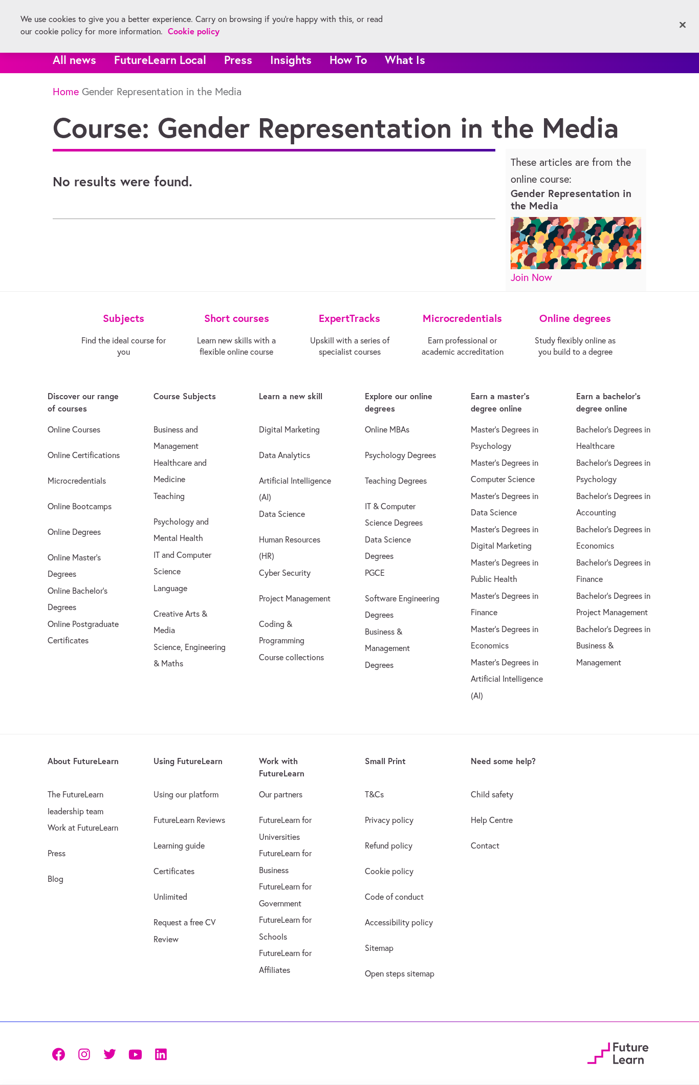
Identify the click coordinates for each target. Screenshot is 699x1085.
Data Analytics (284, 455)
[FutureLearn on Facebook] (61, 1053)
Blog (55, 879)
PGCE (375, 573)
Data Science (282, 514)
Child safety (492, 794)
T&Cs (374, 794)
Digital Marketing (289, 429)
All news (74, 59)
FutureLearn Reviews (189, 820)
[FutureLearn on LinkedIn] (160, 1053)
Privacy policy (389, 820)
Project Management (295, 598)
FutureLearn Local (160, 59)
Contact (485, 845)
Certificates (174, 871)
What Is (405, 59)
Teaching (169, 496)
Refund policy (388, 845)
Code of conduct (394, 897)
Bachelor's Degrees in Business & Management (613, 645)
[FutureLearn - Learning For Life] (617, 1052)
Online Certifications (84, 455)
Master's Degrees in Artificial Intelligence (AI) (507, 679)
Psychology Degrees (400, 455)
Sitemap (379, 948)
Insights (291, 59)
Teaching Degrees (396, 480)
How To (348, 59)
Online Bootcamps (80, 506)
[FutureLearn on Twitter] (109, 1053)
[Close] (682, 25)
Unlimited (170, 897)
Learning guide (179, 845)
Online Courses (74, 429)
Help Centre (492, 820)
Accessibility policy (399, 922)
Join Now (531, 277)
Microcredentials (77, 480)
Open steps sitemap (399, 973)
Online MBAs (387, 429)
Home (66, 91)
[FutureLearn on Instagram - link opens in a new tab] (84, 1053)
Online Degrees (74, 532)
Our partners (280, 794)
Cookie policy (389, 871)
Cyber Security (285, 573)
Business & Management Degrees (387, 648)
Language (170, 588)
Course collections (291, 657)
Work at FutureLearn (83, 827)
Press (238, 59)
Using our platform (186, 794)
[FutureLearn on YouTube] (135, 1053)
